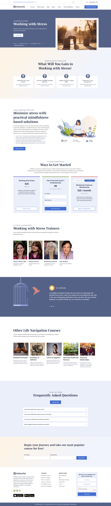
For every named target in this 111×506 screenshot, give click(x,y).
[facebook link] (14, 491)
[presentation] (87, 489)
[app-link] (18, 495)
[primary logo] (19, 7)
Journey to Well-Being (45, 477)
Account (60, 484)
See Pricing (18, 35)
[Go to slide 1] (50, 306)
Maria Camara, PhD (19, 261)
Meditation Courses (23, 43)
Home (14, 43)
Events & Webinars (68, 7)
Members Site (94, 2)
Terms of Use (73, 504)
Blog (48, 7)
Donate (77, 7)
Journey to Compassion (46, 482)
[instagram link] (17, 491)
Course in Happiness (54, 357)
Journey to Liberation (45, 479)
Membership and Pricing (64, 479)
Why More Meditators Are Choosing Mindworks (23, 2)
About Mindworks (62, 475)
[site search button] (87, 2)
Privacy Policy (62, 486)
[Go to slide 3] (53, 306)
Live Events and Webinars (46, 486)
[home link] (23, 473)
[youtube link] (20, 491)
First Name (47, 193)
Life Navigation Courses (35, 43)
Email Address (48, 200)
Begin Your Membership (84, 208)
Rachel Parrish (33, 261)
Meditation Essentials (20, 357)
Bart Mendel (63, 261)
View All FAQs (55, 402)
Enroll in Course (19, 148)
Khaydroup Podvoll (50, 261)
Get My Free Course (91, 7)
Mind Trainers (41, 7)
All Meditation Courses (46, 475)
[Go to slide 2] (51, 306)
